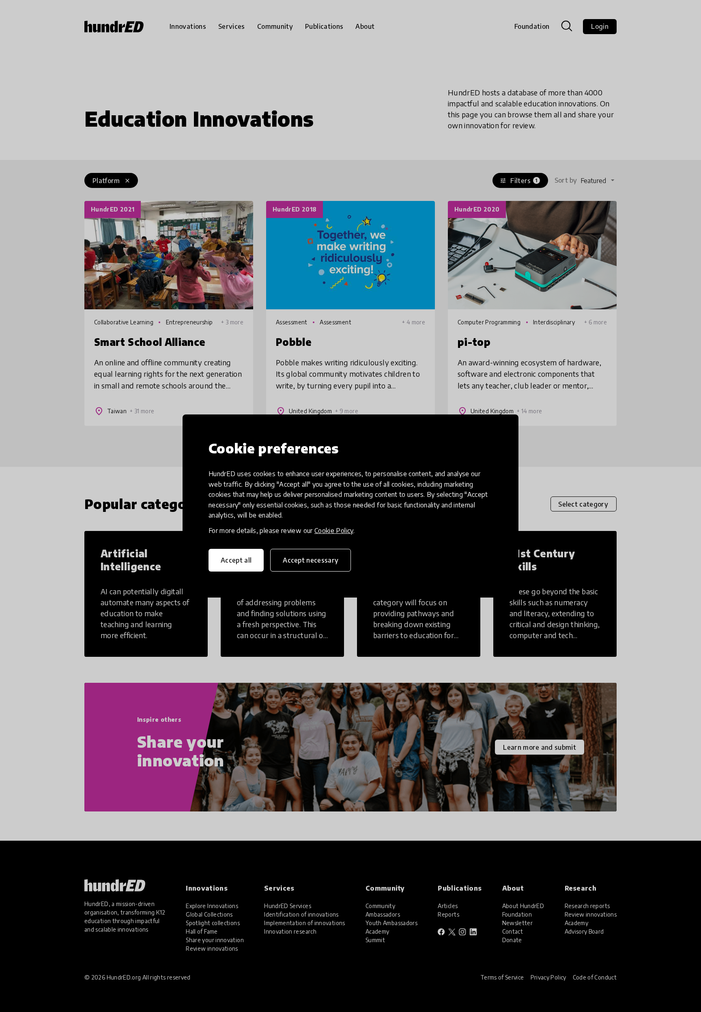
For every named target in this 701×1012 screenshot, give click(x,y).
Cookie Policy (333, 530)
